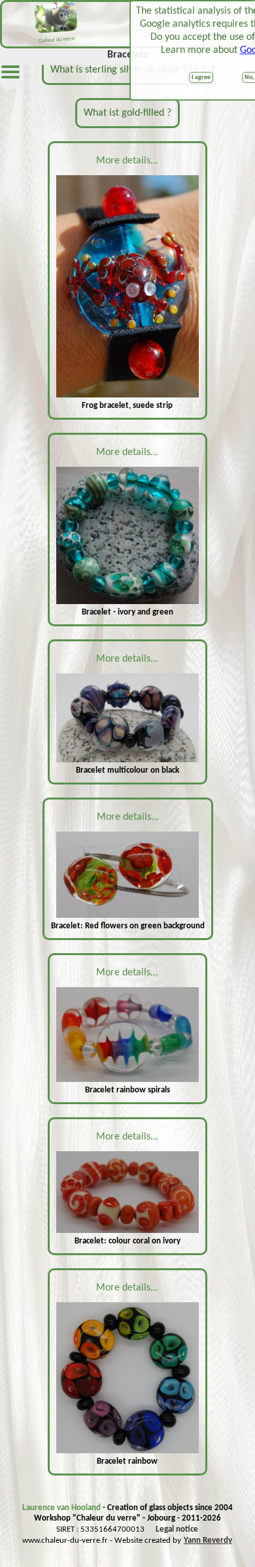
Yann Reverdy (208, 1540)
